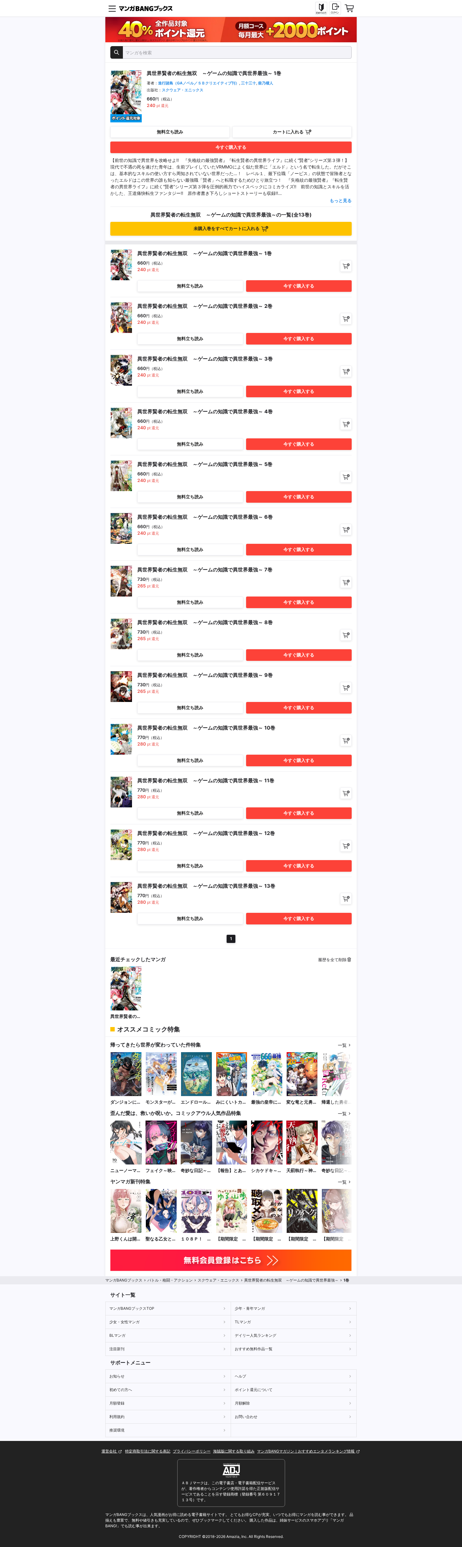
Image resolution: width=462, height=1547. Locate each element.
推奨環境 (116, 1430)
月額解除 (242, 1403)
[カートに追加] (346, 266)
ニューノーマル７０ (125, 1171)
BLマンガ (117, 1335)
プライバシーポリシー (192, 1451)
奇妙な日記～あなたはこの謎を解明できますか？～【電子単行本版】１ (196, 1171)
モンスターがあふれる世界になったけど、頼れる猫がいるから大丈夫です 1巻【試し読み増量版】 (161, 1102)
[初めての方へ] (321, 8)
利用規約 (116, 1416)
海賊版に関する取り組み (234, 1451)
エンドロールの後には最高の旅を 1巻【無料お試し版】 (196, 1102)
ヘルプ (240, 1376)
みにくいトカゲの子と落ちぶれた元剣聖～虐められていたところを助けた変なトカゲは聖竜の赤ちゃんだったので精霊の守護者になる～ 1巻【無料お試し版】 (231, 1102)
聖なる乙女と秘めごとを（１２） (161, 1239)
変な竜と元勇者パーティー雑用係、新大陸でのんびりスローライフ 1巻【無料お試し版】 (301, 1102)
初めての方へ (120, 1389)
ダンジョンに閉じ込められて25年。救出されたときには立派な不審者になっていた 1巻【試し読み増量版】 (125, 1102)
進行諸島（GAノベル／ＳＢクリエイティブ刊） (198, 83)
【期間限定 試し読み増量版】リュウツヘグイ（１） (301, 1239)
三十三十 (248, 83)
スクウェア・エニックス (182, 90)
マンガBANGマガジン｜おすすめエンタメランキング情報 (306, 1451)
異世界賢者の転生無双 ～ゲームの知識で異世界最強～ (125, 1017)
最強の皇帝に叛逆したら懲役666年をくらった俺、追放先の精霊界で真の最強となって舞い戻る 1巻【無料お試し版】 (266, 1102)
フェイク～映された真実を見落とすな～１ (161, 1171)
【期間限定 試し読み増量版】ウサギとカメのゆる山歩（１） (231, 1239)
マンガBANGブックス (123, 1280)
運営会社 (110, 1451)
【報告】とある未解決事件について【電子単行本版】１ (231, 1171)
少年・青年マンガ (250, 1308)
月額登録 (116, 1403)
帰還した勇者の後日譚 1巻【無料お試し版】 (337, 1102)
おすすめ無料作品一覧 (253, 1348)
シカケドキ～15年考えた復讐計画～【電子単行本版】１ (267, 1171)
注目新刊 (116, 1348)
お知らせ (116, 1376)
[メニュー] (112, 8)
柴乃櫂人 (265, 83)
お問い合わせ (246, 1416)
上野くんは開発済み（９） (125, 1239)
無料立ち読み (170, 131)
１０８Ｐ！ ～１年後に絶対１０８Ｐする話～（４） (196, 1239)
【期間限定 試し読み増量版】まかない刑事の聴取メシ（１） (266, 1239)
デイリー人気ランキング (255, 1335)
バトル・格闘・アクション (170, 1280)
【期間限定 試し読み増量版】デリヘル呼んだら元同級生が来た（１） (337, 1239)
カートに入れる (288, 131)
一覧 (342, 1045)
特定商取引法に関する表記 (147, 1451)
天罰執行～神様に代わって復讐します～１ (301, 1171)
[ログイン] (335, 8)
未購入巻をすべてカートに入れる (227, 228)
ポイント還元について (253, 1389)
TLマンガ (243, 1322)
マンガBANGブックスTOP (131, 1308)
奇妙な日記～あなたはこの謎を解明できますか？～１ (337, 1171)
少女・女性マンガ (124, 1322)
